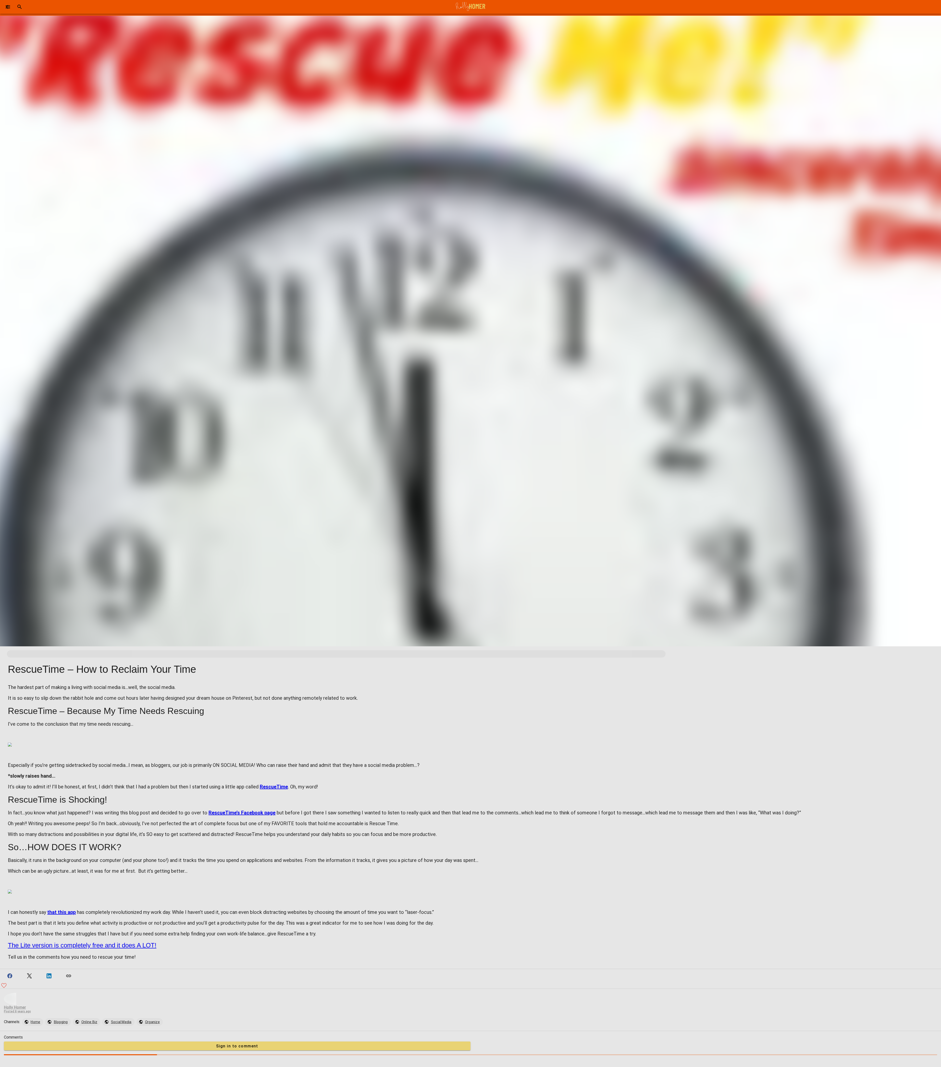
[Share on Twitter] (29, 976)
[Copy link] (68, 976)
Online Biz (89, 1022)
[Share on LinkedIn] (49, 976)
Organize (152, 1022)
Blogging (61, 1022)
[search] (19, 7)
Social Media (121, 1022)
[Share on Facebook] (10, 976)
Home (35, 1022)
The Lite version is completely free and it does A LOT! (82, 945)
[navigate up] (8, 7)
